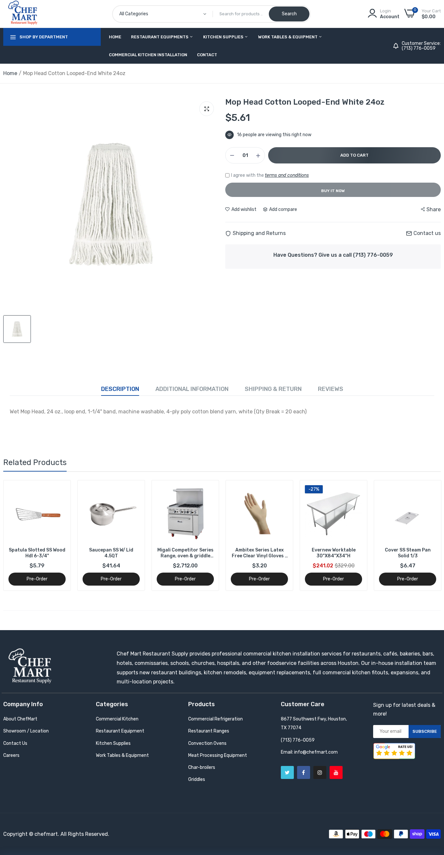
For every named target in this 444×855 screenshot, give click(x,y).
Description (120, 389)
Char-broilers (201, 767)
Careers (11, 755)
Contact (207, 54)
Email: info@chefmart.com (309, 752)
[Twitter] (287, 772)
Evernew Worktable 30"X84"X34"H (259, 553)
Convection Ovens (207, 743)
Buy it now (333, 190)
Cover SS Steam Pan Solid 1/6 (408, 553)
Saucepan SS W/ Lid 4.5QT (37, 553)
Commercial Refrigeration (215, 719)
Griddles (196, 779)
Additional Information (192, 389)
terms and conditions (287, 175)
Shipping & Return (273, 389)
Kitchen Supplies (223, 36)
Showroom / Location (26, 731)
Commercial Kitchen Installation (148, 54)
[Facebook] (303, 772)
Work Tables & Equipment (288, 36)
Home (115, 36)
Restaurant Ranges (208, 731)
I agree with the (270, 175)
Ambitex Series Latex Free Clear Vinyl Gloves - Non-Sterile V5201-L (185, 553)
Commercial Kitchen (117, 719)
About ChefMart (20, 719)
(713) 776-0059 (419, 48)
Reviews (330, 389)
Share (433, 209)
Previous (19, 535)
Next (424, 535)
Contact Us (15, 743)
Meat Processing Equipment (217, 755)
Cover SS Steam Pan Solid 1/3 (334, 553)
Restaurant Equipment (120, 731)
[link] (60, 491)
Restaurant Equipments (160, 36)
